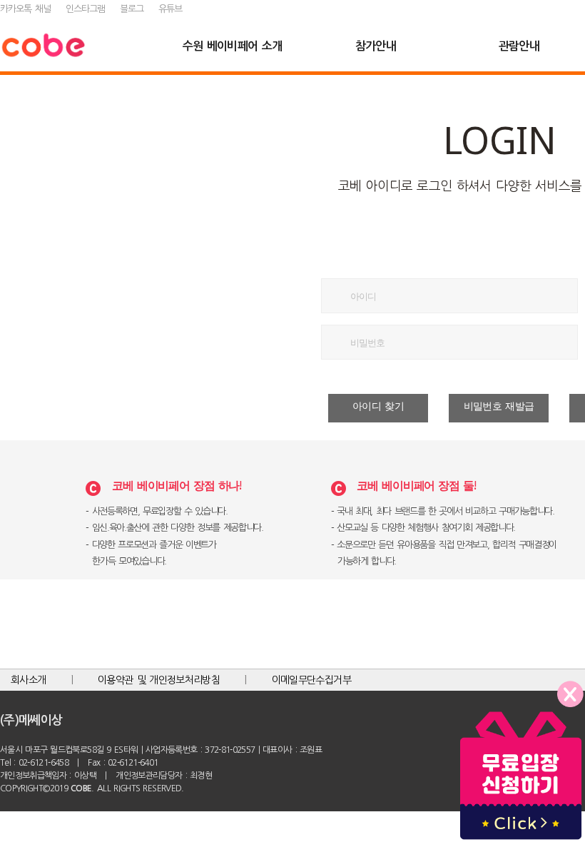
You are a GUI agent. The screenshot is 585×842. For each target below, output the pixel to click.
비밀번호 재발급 (499, 406)
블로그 (131, 9)
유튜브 (170, 9)
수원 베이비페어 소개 (233, 46)
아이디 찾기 (378, 406)
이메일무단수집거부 (311, 680)
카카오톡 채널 (25, 9)
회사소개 (28, 680)
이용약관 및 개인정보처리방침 (159, 680)
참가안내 (375, 46)
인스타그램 (85, 9)
